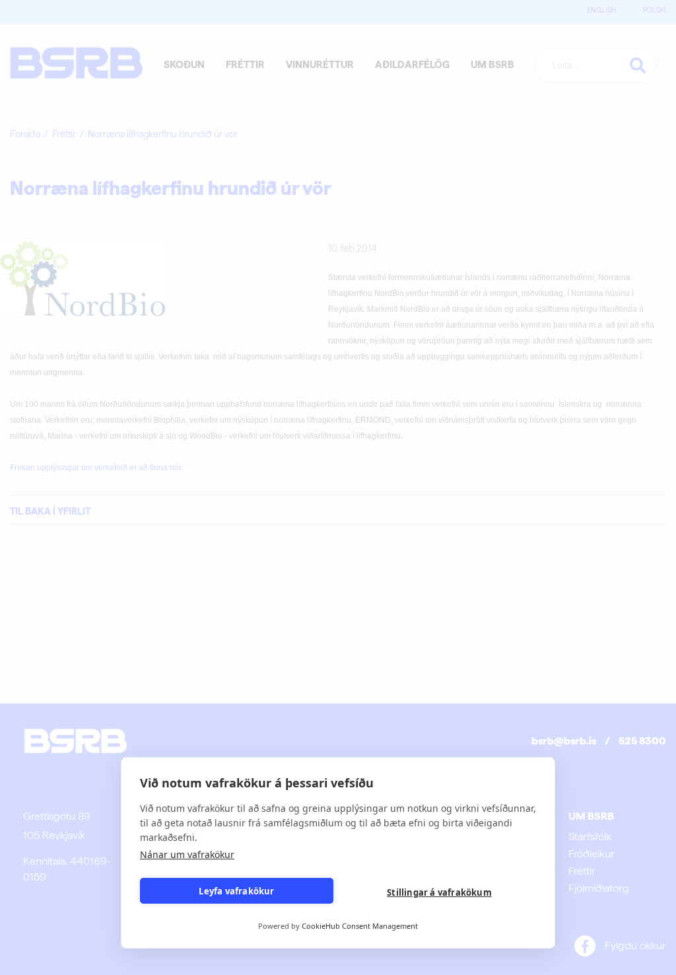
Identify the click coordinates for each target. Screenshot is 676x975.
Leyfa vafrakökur (236, 891)
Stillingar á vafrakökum (439, 892)
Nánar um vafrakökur (187, 854)
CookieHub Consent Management (360, 926)
